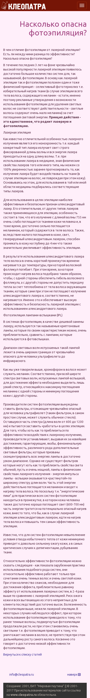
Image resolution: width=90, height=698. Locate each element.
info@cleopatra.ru (21, 674)
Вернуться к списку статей (22, 654)
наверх (72, 674)
